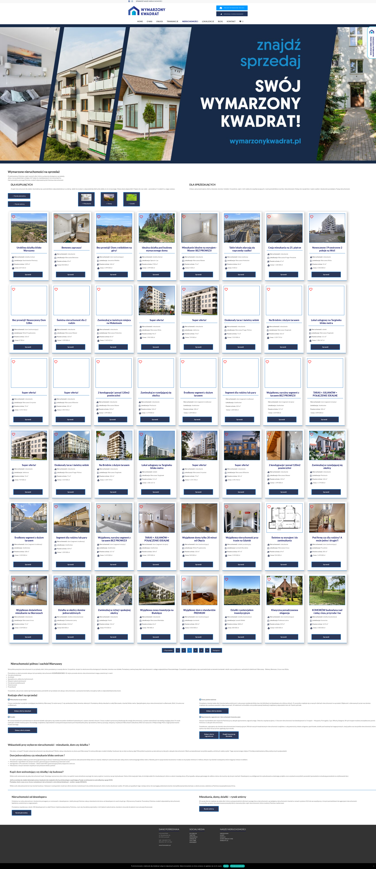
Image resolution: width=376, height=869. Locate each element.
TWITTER (192, 835)
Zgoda (226, 866)
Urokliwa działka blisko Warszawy (29, 249)
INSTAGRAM (193, 837)
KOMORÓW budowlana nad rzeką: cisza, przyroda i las (327, 611)
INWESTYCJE (224, 840)
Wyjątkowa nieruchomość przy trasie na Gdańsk (242, 539)
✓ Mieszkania (86, 203)
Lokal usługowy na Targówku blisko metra (326, 321)
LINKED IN (192, 839)
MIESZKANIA (224, 833)
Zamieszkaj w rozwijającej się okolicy (156, 394)
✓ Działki (131, 203)
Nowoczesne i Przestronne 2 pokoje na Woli (327, 249)
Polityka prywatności (237, 866)
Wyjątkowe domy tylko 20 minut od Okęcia (199, 539)
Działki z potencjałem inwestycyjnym (242, 611)
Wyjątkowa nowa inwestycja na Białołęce (157, 611)
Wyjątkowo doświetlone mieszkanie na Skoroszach (29, 611)
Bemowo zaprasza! (72, 247)
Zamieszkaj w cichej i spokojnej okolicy (114, 611)
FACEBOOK (193, 833)
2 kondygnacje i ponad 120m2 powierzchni (113, 394)
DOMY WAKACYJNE (226, 839)
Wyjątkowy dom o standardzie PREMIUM (199, 611)
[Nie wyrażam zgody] (374, 866)
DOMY (222, 835)
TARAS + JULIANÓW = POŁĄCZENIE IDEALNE (325, 394)
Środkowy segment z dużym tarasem (198, 394)
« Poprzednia (168, 650)
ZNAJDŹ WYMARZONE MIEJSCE (234, 7)
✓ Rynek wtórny (19, 204)
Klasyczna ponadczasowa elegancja (284, 611)
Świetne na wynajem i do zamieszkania (285, 539)
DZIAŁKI (223, 837)
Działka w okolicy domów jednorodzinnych (71, 611)
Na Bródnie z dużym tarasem (284, 320)
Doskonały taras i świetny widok (242, 320)
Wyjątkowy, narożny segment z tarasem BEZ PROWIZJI (283, 394)
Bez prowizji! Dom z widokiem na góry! (114, 249)
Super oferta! (157, 320)
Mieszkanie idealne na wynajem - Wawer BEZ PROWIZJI (199, 249)
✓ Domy (109, 203)
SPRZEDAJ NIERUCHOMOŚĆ (233, 14)
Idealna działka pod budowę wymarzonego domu (157, 249)
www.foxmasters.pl (165, 845)
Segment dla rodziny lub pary (240, 392)
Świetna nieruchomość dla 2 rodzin (71, 321)
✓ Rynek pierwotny (19, 196)
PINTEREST (193, 842)
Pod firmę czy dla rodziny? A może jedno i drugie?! (327, 539)
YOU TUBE (192, 840)
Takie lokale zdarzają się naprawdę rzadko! (242, 249)
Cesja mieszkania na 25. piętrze (284, 247)
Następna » (216, 650)
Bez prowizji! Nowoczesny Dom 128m (29, 321)
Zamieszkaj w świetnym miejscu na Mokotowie (114, 321)
